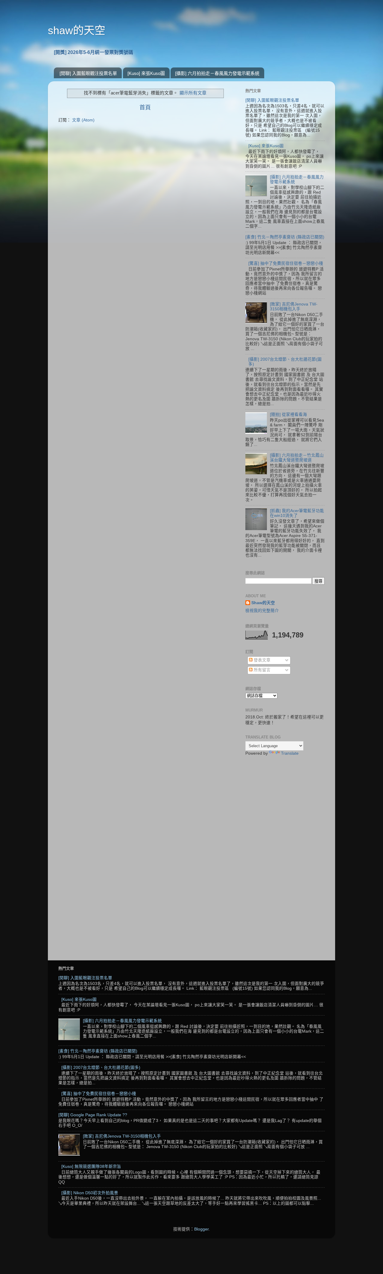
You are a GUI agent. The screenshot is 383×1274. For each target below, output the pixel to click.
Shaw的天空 (263, 603)
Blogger (201, 1229)
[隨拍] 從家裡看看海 (288, 414)
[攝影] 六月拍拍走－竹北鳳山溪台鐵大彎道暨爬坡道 (297, 457)
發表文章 (261, 660)
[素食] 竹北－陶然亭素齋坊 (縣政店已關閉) (284, 237)
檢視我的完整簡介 (262, 610)
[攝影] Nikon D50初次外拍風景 (89, 1193)
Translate (290, 753)
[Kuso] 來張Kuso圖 (146, 73)
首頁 (145, 107)
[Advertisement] (285, 855)
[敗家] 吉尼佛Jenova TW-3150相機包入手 (293, 306)
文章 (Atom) (83, 120)
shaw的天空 (76, 30)
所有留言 (261, 670)
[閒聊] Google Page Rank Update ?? (92, 1115)
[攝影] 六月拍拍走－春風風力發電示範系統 (217, 73)
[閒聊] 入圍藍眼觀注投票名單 (88, 73)
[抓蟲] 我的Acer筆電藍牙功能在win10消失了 (297, 513)
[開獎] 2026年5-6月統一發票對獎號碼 (93, 52)
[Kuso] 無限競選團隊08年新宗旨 (91, 1166)
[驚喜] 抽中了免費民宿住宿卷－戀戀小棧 (285, 263)
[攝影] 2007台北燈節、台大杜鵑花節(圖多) (100, 1067)
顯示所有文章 (193, 93)
